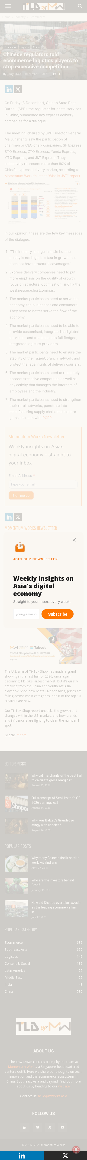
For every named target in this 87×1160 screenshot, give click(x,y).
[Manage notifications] (76, 1149)
